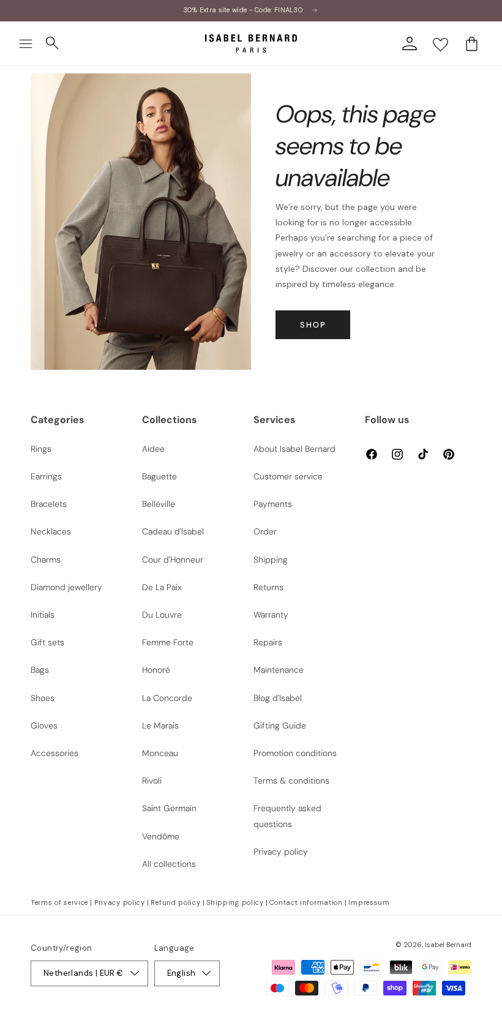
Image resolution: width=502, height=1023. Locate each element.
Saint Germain (169, 808)
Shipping (270, 559)
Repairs (267, 642)
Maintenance (278, 669)
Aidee (153, 448)
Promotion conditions (295, 753)
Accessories (54, 753)
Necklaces (51, 531)
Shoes (42, 697)
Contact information (305, 902)
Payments (272, 503)
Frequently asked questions (287, 816)
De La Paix (162, 587)
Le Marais (160, 725)
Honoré (156, 669)
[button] (25, 43)
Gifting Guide (279, 725)
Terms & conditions (291, 780)
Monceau (160, 753)
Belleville (158, 503)
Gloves (44, 725)
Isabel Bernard (448, 944)
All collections (169, 863)
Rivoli (152, 780)
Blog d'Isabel (277, 697)
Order (265, 531)
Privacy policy (280, 851)
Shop (313, 325)
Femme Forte (167, 642)
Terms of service (59, 902)
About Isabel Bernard (294, 448)
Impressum (368, 902)
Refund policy (175, 902)
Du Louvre (162, 614)
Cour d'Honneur (172, 559)
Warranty (270, 614)
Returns (268, 587)
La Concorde (167, 697)
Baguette (159, 476)
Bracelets (49, 503)
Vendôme (160, 836)
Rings (41, 448)
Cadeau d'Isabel (173, 531)
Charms (46, 559)
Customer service (288, 476)
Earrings (46, 476)
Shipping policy (235, 902)
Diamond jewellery (66, 587)
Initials (42, 614)
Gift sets (47, 642)
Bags (40, 669)
